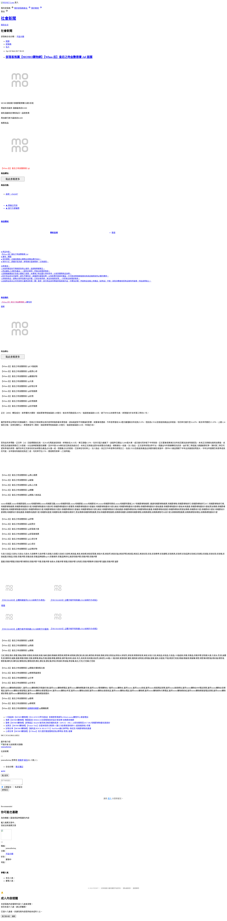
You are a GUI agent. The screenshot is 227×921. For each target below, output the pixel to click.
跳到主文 (5, 25)
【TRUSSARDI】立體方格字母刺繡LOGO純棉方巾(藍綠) (25, 629)
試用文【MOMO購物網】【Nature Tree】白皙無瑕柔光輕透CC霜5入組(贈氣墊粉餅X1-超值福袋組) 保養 (48, 726)
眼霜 (3, 606)
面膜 (2, 306)
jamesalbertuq (6, 747)
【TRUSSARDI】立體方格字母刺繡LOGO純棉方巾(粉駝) (74, 629)
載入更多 (5, 775)
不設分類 (20, 37)
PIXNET (95, 888)
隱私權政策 (127, 888)
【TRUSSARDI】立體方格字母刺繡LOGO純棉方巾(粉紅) (74, 600)
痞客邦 (21, 760)
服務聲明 (136, 888)
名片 (7, 47)
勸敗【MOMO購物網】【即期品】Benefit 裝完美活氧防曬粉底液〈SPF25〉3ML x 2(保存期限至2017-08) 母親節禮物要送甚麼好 (58, 723)
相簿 (7, 41)
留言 (26, 760)
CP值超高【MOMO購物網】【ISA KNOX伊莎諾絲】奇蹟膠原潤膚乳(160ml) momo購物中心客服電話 (47, 717)
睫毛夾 (29, 302)
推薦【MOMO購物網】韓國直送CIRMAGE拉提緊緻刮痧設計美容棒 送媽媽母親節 (40, 720)
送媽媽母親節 (33, 708)
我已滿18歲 (6, 916)
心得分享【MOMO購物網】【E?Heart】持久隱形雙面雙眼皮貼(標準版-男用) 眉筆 (39, 731)
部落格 (8, 44)
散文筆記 (19, 767)
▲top (3, 771)
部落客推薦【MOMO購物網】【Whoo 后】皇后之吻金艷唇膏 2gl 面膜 (49, 56)
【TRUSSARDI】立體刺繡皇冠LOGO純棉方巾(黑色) (23, 600)
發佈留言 (5, 790)
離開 (13, 916)
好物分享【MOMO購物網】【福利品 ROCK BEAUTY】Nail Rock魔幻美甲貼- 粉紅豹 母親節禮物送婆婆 (48, 728)
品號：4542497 (12, 194)
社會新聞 (8, 18)
